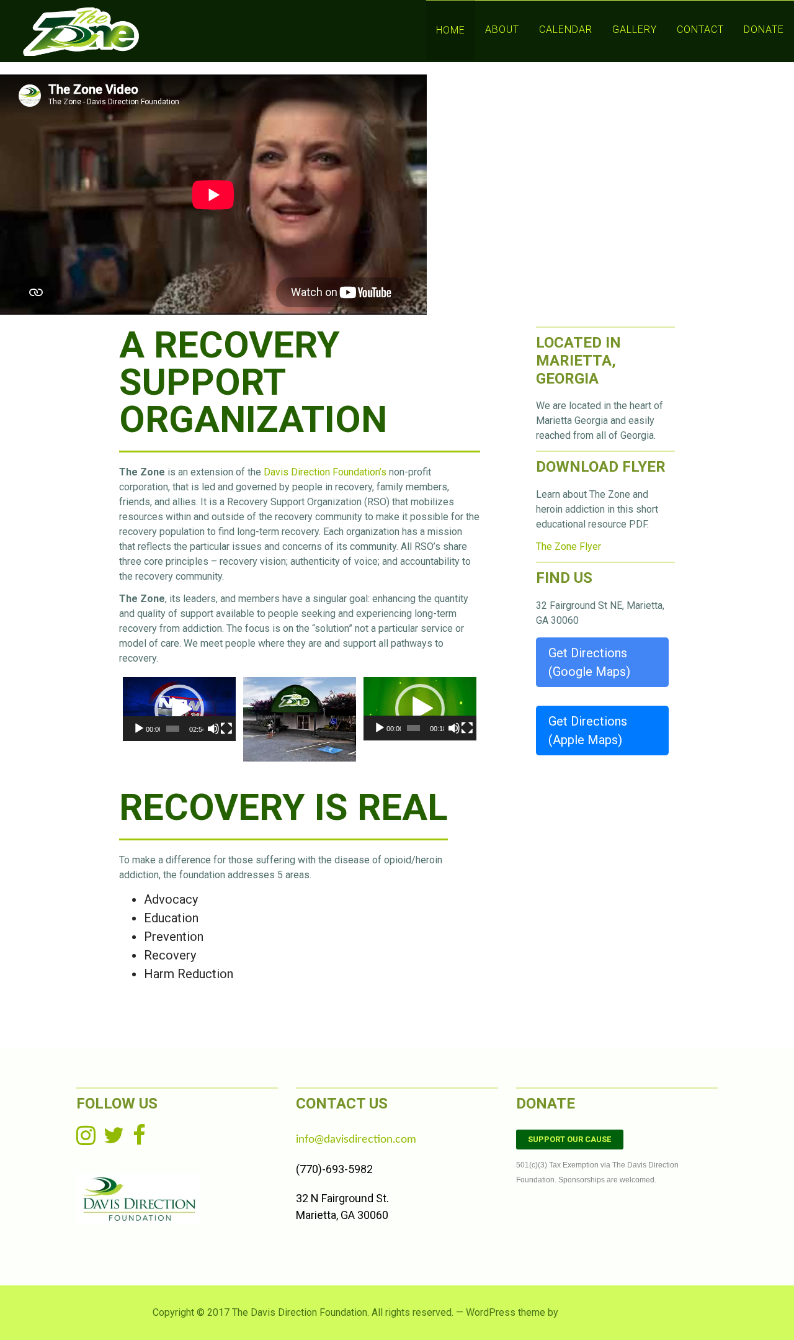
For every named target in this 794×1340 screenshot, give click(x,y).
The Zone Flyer (568, 546)
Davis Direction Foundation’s (325, 472)
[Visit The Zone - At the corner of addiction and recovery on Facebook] (139, 1140)
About (502, 29)
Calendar (565, 29)
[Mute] (213, 728)
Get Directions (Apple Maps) (587, 730)
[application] (179, 709)
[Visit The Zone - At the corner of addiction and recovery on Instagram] (86, 1140)
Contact (700, 29)
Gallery (634, 29)
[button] (179, 709)
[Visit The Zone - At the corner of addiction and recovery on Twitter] (114, 1140)
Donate (764, 29)
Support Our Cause (569, 1139)
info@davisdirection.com (356, 1139)
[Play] (139, 728)
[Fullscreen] (226, 728)
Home (450, 30)
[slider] (172, 729)
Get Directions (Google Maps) (589, 662)
